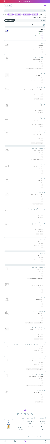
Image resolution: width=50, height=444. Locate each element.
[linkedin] (28, 414)
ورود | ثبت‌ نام (7, 5)
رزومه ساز (43, 423)
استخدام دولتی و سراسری (42, 428)
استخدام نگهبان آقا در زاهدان (39, 17)
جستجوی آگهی (42, 421)
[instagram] (18, 414)
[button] (42, 14)
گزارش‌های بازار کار (31, 426)
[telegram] (25, 414)
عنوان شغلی (19, 14)
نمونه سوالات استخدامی (42, 425)
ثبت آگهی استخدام (9, 20)
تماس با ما (21, 425)
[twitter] (22, 414)
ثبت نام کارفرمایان (31, 425)
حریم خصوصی (20, 429)
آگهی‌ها (25, 443)
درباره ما (21, 424)
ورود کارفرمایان (31, 423)
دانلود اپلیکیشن (20, 427)
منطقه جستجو (27, 14)
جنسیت (11, 14)
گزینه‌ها (35, 443)
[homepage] (25, 410)
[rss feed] (32, 414)
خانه (45, 443)
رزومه (15, 443)
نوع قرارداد (4, 14)
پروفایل (5, 443)
